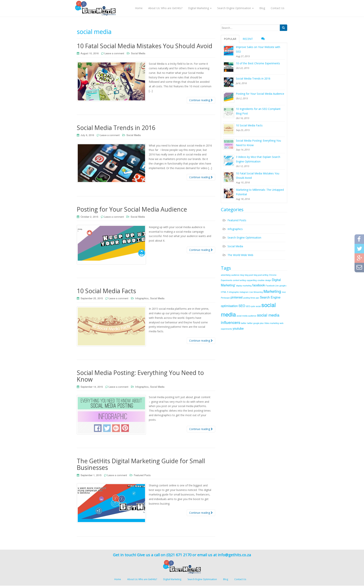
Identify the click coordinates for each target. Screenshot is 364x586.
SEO (241, 305)
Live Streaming (256, 292)
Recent (248, 39)
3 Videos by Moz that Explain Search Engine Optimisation (258, 159)
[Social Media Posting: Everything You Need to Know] (228, 144)
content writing (239, 280)
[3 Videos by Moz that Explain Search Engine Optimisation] (228, 160)
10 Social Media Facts (106, 291)
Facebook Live (272, 285)
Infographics (142, 298)
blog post (249, 274)
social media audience (246, 315)
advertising (226, 274)
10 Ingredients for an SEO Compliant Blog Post (258, 111)
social (258, 306)
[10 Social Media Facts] (228, 129)
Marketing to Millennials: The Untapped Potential (260, 192)
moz (284, 292)
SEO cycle (250, 306)
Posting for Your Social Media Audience (132, 209)
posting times (249, 297)
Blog (225, 579)
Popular (230, 39)
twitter (243, 323)
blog (242, 274)
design (268, 280)
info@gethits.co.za (234, 554)
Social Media (138, 53)
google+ (283, 285)
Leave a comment (114, 53)
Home (117, 579)
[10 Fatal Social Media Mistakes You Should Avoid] (228, 177)
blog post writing (261, 274)
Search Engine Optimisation (244, 237)
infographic (234, 292)
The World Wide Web (240, 255)
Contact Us (240, 579)
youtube (238, 328)
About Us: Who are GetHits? (142, 579)
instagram (244, 292)
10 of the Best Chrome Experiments (258, 63)
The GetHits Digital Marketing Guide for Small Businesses (141, 464)
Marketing (272, 291)
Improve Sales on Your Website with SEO (258, 49)
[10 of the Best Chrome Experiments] (228, 66)
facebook (258, 285)
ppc (257, 297)
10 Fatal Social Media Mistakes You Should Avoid (144, 46)
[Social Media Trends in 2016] (228, 82)
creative (260, 280)
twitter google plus (255, 323)
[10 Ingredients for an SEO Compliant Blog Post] (228, 112)
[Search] (283, 27)
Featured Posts (142, 475)
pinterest (237, 297)
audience (235, 274)
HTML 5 (224, 292)
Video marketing (271, 323)
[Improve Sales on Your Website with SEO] (228, 50)
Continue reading (200, 100)
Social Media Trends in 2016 (116, 128)
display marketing (244, 285)
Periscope (225, 297)
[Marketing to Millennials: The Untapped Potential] (228, 193)
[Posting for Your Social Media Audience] (228, 97)
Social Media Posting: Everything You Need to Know (140, 376)
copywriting (252, 280)
